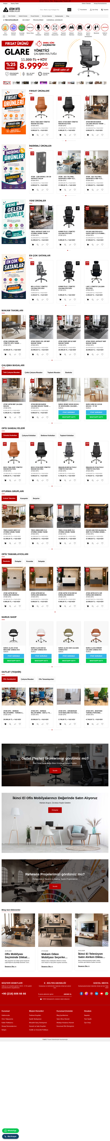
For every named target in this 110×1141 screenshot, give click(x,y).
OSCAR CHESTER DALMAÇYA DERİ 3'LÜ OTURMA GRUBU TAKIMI (68, 531)
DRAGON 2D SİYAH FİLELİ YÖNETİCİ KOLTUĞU (67, 468)
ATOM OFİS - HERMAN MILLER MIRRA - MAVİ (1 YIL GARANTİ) (13, 712)
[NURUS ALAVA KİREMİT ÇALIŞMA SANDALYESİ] (69, 634)
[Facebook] (81, 993)
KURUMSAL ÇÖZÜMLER (55, 20)
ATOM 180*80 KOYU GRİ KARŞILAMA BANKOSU (94, 594)
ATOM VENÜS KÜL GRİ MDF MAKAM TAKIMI (12, 342)
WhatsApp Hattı (41, 417)
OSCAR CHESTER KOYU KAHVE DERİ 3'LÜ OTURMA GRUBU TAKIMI (66, 232)
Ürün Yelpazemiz (7, 1019)
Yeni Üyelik (88, 1019)
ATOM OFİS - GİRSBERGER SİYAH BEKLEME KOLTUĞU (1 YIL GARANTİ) (41, 712)
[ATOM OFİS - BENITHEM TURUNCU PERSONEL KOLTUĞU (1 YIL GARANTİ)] (69, 697)
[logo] (11, 9)
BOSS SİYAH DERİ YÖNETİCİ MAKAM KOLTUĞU (39, 123)
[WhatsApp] (106, 993)
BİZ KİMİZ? (26, 20)
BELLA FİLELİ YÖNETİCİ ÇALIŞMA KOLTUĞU (93, 177)
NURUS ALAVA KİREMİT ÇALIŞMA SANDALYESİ (66, 649)
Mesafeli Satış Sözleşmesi (38, 1022)
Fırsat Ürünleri (35, 16)
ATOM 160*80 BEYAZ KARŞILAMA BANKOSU (11, 594)
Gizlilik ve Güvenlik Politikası (38, 1030)
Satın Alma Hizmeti (63, 1019)
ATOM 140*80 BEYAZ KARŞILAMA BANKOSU (39, 594)
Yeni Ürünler (11, 16)
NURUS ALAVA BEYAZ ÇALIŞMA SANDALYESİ (11, 649)
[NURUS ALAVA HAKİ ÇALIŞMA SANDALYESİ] (41, 634)
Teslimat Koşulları (35, 1015)
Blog (67, 16)
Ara (69, 10)
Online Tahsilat (86, 3)
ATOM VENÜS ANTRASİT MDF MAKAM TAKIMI (68, 342)
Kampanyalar (59, 16)
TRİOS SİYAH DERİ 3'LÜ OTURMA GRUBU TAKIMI (39, 531)
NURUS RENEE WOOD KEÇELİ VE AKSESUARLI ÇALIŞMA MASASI (41, 405)
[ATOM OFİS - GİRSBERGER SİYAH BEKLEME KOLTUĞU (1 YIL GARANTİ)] (41, 697)
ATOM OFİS (34, 235)
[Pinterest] (91, 993)
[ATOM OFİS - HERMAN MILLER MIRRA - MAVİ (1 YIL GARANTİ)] (14, 697)
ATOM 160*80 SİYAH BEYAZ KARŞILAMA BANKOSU (67, 594)
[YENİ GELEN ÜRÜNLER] (14, 221)
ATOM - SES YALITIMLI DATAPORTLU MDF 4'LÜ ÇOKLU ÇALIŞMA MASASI (38, 178)
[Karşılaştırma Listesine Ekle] (41, 135)
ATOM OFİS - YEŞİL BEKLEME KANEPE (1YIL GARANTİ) (96, 712)
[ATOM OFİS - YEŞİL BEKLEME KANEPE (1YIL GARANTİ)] (96, 697)
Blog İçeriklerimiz (62, 1015)
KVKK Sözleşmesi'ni (48, 999)
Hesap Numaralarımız (100, 3)
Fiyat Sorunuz (41, 412)
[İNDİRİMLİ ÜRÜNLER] (14, 166)
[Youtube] (101, 993)
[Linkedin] (96, 993)
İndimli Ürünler (23, 16)
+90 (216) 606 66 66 (14, 993)
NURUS (33, 408)
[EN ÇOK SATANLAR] (14, 276)
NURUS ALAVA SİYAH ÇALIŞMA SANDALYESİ (94, 649)
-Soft (44, 1039)
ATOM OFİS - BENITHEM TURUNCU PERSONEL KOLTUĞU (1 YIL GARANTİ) (67, 712)
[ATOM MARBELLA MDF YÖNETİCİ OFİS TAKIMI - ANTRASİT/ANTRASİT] (96, 327)
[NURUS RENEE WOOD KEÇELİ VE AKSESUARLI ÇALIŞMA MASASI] (41, 390)
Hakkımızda (6, 1015)
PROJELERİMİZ (38, 20)
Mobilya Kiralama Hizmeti (65, 1022)
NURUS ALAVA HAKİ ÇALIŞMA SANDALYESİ (41, 649)
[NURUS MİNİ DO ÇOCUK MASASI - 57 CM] (69, 390)
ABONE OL (68, 994)
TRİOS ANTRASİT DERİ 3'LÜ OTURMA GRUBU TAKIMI (94, 232)
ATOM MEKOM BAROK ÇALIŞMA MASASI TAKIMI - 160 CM (66, 123)
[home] (4, 16)
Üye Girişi (87, 1022)
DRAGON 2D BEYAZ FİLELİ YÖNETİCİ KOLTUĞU (40, 468)
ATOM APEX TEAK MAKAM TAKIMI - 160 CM (94, 123)
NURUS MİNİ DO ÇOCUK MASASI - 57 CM (66, 405)
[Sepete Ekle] (32, 135)
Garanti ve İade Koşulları (37, 1026)
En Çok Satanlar (47, 16)
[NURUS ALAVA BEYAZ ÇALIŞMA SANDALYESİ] (14, 634)
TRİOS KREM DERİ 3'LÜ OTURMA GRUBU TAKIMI (11, 531)
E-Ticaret (48, 1039)
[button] (6, 83)
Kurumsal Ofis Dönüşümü (65, 1026)
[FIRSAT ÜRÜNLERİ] (14, 111)
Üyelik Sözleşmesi (35, 1019)
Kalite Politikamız (7, 1022)
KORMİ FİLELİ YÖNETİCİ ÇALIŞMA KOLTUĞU (38, 232)
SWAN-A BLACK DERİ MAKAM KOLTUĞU (96, 468)
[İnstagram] (86, 993)
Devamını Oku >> (10, 966)
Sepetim (87, 1015)
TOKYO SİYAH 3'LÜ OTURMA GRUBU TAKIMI (95, 531)
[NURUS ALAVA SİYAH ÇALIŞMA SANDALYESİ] (96, 634)
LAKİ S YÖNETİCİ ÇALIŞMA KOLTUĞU (67, 287)
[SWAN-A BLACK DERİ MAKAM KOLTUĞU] (96, 453)
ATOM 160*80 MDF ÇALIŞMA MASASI (95, 405)
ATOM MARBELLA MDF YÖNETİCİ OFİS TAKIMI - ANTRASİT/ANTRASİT (94, 342)
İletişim (4, 1030)
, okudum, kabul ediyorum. (56, 999)
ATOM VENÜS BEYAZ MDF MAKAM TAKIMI (40, 342)
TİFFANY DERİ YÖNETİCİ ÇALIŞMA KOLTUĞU (94, 287)
